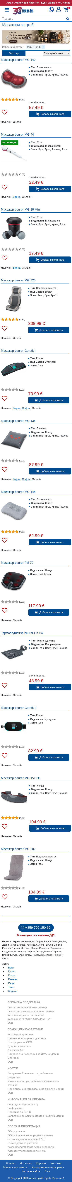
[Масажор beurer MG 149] (14, 79)
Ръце (11, 983)
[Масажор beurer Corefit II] (13, 726)
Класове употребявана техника (27, 1150)
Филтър (14, 53)
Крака (11, 975)
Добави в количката (52, 113)
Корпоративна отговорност (48, 1167)
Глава (11, 971)
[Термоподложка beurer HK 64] (14, 652)
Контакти (56, 1163)
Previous (7, 37)
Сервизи (41, 1163)
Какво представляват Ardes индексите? (31, 1146)
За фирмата (15, 1107)
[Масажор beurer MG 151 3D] (14, 797)
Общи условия (16, 1131)
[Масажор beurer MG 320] (13, 299)
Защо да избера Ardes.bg (23, 1104)
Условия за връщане (20, 1034)
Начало (10, 1163)
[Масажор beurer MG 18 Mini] (14, 228)
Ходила (12, 990)
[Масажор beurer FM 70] (13, 581)
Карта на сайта (31, 1171)
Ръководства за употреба (23, 1142)
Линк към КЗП (16, 1049)
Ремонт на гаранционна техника (27, 1007)
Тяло (11, 987)
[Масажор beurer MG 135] (14, 440)
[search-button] (67, 18)
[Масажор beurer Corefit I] (13, 369)
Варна (16, 196)
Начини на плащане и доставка (27, 1038)
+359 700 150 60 (37, 927)
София (26, 408)
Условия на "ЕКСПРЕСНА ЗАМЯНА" (29, 1018)
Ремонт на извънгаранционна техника (31, 1011)
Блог (47, 1171)
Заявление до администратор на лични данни (36, 1115)
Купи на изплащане (20, 1046)
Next (65, 37)
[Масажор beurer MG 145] (14, 511)
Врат (11, 967)
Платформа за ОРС (20, 1042)
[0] (66, 10)
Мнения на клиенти (15, 1167)
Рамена (13, 979)
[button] (59, 10)
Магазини (25, 1163)
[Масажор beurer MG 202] (13, 868)
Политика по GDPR (19, 1111)
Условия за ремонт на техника (26, 1014)
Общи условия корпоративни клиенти (30, 1135)
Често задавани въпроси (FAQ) (26, 1139)
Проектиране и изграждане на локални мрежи (36, 1088)
